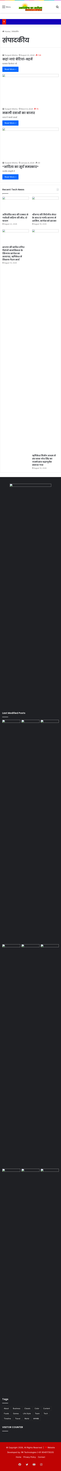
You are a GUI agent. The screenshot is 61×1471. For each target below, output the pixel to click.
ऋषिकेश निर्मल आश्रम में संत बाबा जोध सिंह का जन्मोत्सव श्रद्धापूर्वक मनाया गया (44, 460)
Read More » (10, 69)
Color (37, 1408)
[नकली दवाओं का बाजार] (30, 90)
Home (7, 31)
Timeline (7, 1418)
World (26, 1418)
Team (37, 1413)
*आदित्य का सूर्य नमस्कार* (20, 167)
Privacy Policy (29, 1457)
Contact (41, 1457)
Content (46, 1408)
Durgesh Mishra (11, 55)
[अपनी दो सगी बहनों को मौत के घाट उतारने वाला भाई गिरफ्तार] (30, 831)
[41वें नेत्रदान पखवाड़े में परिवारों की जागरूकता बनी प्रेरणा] (11, 725)
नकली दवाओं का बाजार (18, 113)
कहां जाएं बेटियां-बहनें (17, 59)
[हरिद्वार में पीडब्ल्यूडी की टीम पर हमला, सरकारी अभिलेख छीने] (11, 1280)
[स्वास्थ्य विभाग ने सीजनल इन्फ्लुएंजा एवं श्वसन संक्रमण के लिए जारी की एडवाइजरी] (50, 1056)
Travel (17, 1418)
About (6, 1408)
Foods (6, 1413)
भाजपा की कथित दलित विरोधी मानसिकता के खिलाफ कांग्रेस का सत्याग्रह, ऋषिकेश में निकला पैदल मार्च (13, 253)
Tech (46, 1413)
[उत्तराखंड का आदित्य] (30, 7)
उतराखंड (36, 1418)
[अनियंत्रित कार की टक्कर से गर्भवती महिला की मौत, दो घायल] (15, 204)
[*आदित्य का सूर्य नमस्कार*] (30, 144)
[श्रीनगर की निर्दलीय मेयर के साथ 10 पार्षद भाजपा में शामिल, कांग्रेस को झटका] (45, 204)
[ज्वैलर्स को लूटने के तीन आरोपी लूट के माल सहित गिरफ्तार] (30, 949)
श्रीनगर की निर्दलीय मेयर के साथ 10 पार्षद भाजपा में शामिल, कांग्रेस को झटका (44, 217)
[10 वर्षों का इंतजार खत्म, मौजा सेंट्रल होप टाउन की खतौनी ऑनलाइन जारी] (50, 725)
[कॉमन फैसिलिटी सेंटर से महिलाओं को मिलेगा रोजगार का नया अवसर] (30, 1280)
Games (16, 1413)
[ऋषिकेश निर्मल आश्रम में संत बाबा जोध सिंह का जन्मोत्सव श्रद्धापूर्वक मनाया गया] (45, 341)
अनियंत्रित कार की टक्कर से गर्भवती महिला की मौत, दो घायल (15, 217)
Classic (27, 1408)
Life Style (27, 1413)
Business (16, 1408)
